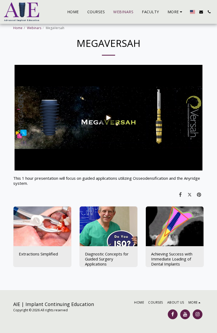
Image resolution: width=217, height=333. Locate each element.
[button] (201, 12)
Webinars (34, 28)
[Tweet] (190, 194)
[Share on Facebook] (180, 194)
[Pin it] (199, 194)
